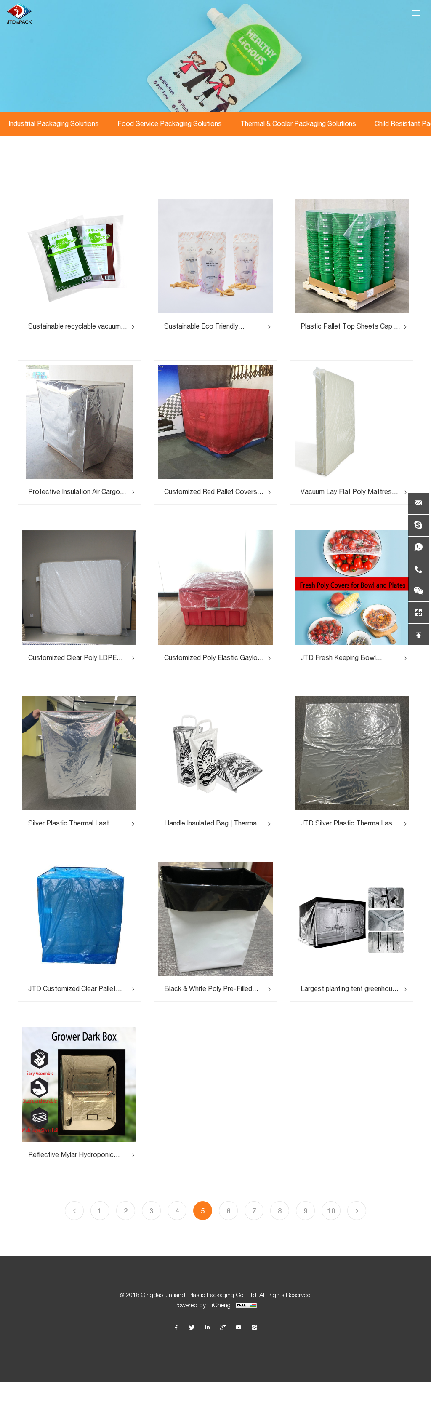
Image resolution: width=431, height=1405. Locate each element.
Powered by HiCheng (205, 1305)
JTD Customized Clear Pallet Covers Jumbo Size (72, 989)
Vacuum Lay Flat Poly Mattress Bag (348, 492)
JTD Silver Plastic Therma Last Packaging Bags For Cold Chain (348, 823)
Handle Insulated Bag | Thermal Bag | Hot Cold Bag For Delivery (212, 823)
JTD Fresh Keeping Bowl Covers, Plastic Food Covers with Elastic (344, 658)
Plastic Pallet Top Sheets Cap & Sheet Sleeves (349, 326)
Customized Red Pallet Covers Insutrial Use (210, 492)
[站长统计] (246, 1305)
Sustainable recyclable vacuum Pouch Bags (74, 326)
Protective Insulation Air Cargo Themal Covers (74, 492)
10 (331, 1211)
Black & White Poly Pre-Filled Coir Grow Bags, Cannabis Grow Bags (213, 989)
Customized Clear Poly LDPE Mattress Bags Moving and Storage (72, 658)
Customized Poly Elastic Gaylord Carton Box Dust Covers (213, 658)
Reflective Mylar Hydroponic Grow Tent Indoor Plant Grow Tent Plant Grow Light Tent (72, 1155)
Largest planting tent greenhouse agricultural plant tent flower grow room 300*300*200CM (350, 989)
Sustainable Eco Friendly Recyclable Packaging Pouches (211, 326)
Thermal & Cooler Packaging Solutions (298, 123)
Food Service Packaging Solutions (169, 123)
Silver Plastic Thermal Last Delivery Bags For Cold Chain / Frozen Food (74, 823)
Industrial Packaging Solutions (53, 123)
